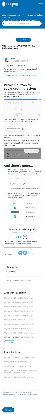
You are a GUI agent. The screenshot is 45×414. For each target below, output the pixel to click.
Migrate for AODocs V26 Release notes (18, 302)
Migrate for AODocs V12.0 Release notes (19, 333)
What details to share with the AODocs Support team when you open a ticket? (21, 371)
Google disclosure (9, 395)
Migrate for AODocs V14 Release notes (18, 324)
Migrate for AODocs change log (16, 362)
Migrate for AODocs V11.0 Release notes (19, 337)
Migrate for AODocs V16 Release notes (18, 315)
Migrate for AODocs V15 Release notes (18, 320)
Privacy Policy (32, 395)
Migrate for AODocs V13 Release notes (18, 328)
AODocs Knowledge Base (11, 15)
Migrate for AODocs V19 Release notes (18, 307)
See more (10, 342)
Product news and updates (33, 15)
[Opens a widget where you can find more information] (8, 410)
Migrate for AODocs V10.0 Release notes (19, 357)
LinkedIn (25, 253)
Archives (7, 18)
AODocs (13, 59)
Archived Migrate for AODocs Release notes (20, 20)
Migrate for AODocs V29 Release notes (18, 298)
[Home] (10, 4)
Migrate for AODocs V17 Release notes (18, 311)
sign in (14, 280)
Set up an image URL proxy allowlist (17, 366)
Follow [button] (23, 40)
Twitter (20, 253)
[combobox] (22, 23)
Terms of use (21, 395)
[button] (40, 3)
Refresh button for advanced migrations (22, 75)
